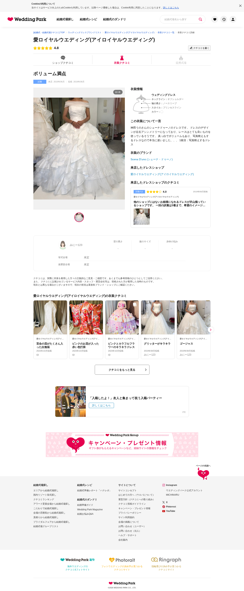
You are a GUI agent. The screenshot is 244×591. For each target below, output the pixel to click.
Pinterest (171, 506)
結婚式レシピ (88, 19)
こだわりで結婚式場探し (46, 508)
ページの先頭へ (203, 466)
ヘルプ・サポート (127, 535)
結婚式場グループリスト (46, 526)
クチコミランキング (43, 499)
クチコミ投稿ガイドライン (132, 503)
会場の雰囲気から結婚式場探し (49, 512)
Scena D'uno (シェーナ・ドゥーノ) (152, 159)
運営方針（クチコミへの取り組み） (136, 499)
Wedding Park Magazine (90, 509)
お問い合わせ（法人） (129, 531)
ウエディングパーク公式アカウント (184, 490)
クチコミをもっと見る (122, 369)
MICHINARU (172, 495)
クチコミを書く (201, 48)
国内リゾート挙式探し (44, 495)
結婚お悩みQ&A (85, 514)
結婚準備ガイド (85, 505)
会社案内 (123, 540)
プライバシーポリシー (129, 512)
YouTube (170, 511)
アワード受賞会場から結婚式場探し (51, 503)
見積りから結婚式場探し (46, 517)
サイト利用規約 (126, 517)
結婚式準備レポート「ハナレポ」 (94, 490)
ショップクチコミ (63, 62)
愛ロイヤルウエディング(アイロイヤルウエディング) (94, 40)
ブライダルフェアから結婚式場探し (51, 522)
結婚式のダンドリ (114, 19)
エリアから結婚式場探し (46, 490)
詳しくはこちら (171, 7)
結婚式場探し (65, 19)
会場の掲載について (128, 522)
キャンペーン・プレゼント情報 (134, 508)
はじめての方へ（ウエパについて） (136, 495)
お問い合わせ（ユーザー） (132, 526)
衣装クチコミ (122, 62)
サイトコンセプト (127, 490)
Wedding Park (122, 583)
